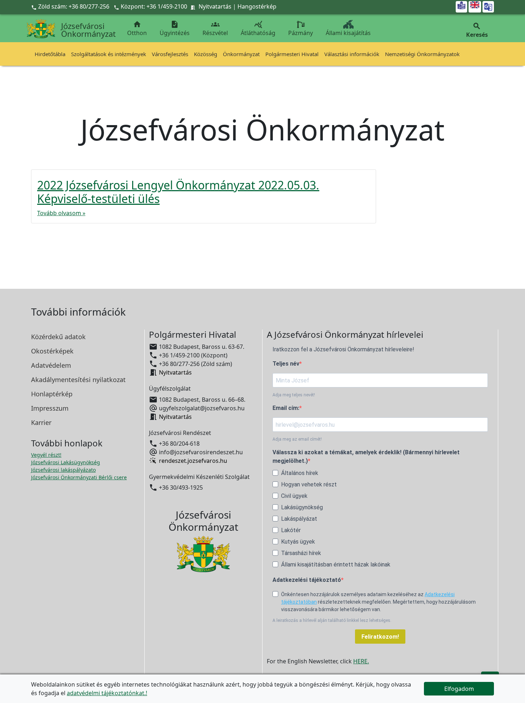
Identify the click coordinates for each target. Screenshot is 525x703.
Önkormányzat (241, 54)
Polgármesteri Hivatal (292, 54)
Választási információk (351, 54)
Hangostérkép (257, 6)
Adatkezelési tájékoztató (306, 579)
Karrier (41, 422)
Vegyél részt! (46, 454)
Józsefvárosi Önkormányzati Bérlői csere (79, 477)
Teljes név (285, 363)
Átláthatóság (258, 28)
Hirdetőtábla (50, 54)
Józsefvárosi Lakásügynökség (65, 462)
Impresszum (50, 408)
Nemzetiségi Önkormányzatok (422, 54)
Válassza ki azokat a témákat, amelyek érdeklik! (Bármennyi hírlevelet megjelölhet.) (366, 456)
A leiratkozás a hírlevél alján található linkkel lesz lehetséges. (331, 620)
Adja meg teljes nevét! (293, 394)
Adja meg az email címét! (297, 439)
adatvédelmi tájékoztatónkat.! (107, 693)
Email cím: (285, 408)
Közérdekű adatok (58, 336)
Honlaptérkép (51, 394)
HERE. (361, 661)
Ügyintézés (175, 28)
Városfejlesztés (170, 54)
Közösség (205, 54)
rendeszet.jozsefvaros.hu (193, 461)
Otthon (137, 28)
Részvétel (215, 28)
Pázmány (300, 33)
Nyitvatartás (215, 6)
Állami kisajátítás (348, 33)
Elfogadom (459, 689)
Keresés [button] (477, 30)
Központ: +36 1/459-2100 (154, 6)
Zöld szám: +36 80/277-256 (71, 6)
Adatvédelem (51, 365)
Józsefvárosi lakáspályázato (63, 469)
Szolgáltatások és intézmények (108, 54)
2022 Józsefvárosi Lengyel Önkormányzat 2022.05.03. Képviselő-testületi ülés (178, 191)
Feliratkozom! (380, 636)
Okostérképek (52, 351)
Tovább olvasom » (61, 213)
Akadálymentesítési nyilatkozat (78, 379)
